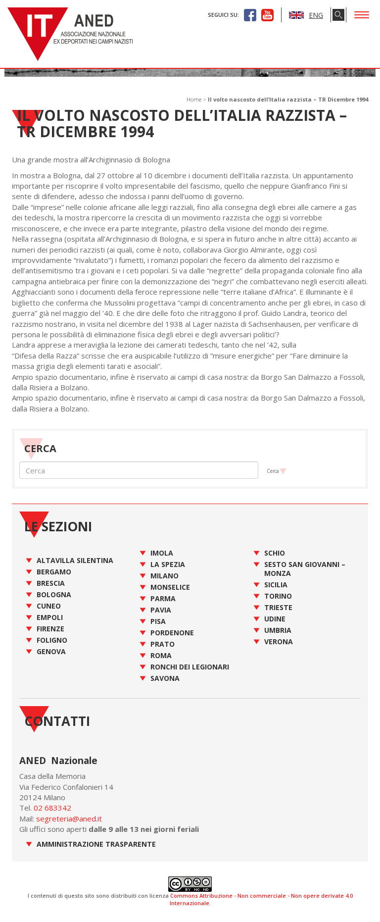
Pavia (160, 610)
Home (194, 99)
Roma (161, 655)
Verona (278, 641)
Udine (274, 618)
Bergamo (54, 571)
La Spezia (167, 564)
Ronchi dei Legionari (189, 666)
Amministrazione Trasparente (96, 844)
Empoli (50, 617)
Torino (278, 596)
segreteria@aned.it (69, 818)
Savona (165, 678)
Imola (161, 553)
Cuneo (49, 606)
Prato (162, 644)
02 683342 (52, 808)
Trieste (278, 607)
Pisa (158, 621)
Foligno (52, 640)
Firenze (50, 628)
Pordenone (172, 632)
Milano (164, 575)
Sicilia (275, 584)
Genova (51, 651)
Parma (163, 598)
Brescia (51, 583)
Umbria (277, 630)
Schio (274, 553)
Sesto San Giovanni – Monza (304, 569)
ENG (316, 15)
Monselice (170, 587)
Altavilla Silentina (75, 560)
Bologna (54, 594)
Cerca (273, 470)
